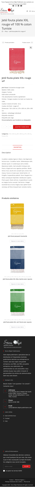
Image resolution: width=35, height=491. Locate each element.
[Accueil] (2, 31)
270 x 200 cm (27, 134)
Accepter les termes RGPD (14, 471)
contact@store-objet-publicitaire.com (20, 407)
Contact (7, 418)
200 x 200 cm (14, 277)
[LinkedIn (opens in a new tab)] (18, 6)
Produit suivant (26, 42)
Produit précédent (9, 42)
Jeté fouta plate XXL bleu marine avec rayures (17, 279)
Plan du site (27, 481)
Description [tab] (17, 147)
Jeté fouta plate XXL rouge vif (17, 31)
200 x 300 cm (20, 134)
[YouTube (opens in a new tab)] (21, 6)
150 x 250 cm (12, 134)
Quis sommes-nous (10, 416)
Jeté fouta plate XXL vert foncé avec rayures (17, 322)
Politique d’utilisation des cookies (13, 481)
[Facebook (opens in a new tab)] (14, 6)
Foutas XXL (5, 136)
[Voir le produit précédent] (3, 42)
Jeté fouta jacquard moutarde (17, 236)
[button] (30, 47)
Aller (26, 466)
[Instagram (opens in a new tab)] (16, 6)
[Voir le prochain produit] (32, 42)
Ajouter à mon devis (22, 127)
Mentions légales (19, 480)
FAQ (6, 421)
